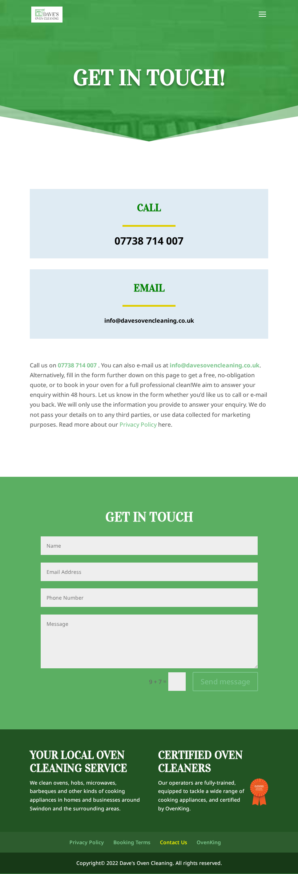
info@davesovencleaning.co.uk (214, 365)
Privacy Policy (138, 424)
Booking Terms (131, 842)
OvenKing (177, 808)
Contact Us (173, 842)
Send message (225, 681)
